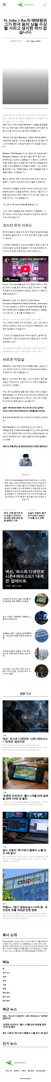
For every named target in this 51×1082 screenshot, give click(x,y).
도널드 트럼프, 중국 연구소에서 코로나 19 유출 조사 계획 (37, 515)
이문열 (7, 586)
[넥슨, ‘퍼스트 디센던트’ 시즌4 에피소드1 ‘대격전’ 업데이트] (25, 559)
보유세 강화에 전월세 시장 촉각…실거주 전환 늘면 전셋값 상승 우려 (17, 653)
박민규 (19, 41)
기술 (4, 735)
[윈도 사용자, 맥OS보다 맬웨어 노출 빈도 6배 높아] (41, 618)
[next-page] (44, 535)
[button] (25, 419)
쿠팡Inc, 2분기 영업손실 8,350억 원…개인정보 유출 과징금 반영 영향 (17, 635)
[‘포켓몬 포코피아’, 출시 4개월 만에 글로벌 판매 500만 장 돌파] (41, 600)
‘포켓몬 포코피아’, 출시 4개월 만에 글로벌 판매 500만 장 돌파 (17, 600)
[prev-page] (39, 535)
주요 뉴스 (25, 16)
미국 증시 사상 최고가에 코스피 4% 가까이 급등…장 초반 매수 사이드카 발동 (17, 671)
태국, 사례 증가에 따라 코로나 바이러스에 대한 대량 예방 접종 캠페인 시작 (13, 517)
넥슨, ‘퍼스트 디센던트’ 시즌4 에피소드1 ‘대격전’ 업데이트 (25, 576)
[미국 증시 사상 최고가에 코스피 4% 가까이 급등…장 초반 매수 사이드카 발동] (41, 671)
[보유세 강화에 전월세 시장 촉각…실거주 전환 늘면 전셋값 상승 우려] (41, 653)
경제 (4, 904)
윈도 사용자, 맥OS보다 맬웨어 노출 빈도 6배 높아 (17, 617)
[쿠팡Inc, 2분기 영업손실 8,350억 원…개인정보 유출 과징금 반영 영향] (41, 635)
